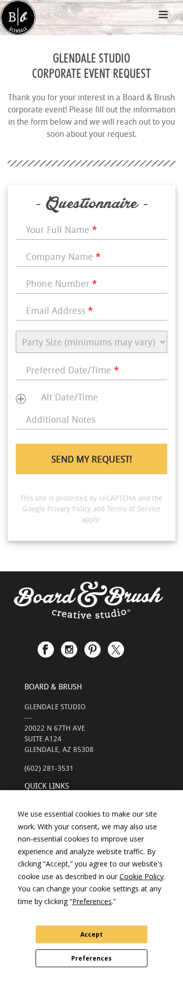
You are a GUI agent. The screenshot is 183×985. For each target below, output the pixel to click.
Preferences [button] (92, 901)
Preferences (91, 958)
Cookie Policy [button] (141, 876)
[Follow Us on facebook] (46, 645)
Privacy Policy (69, 508)
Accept (91, 934)
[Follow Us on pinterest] (92, 645)
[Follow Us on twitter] (116, 645)
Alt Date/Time (69, 397)
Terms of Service (134, 508)
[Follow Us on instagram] (69, 645)
